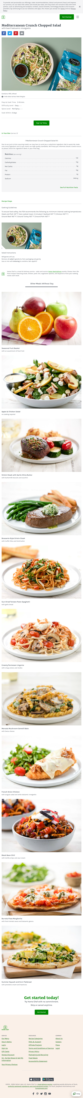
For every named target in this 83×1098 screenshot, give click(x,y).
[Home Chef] (3, 17)
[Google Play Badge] (48, 1079)
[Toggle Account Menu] (78, 17)
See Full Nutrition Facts (69, 187)
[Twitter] (41, 1094)
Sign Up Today (41, 123)
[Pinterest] (37, 1094)
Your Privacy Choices (10, 1064)
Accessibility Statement (38, 1061)
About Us (59, 1038)
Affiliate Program (35, 1045)
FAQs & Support (35, 1042)
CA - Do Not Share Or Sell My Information (12, 1059)
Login (4, 1045)
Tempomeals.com (41, 1088)
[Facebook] (33, 1094)
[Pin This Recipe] (16, 33)
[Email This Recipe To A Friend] (22, 33)
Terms (63, 9)
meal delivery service (45, 1084)
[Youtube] (49, 1094)
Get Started (66, 17)
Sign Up (5, 1048)
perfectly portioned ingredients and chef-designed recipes (28, 1086)
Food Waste (33, 1058)
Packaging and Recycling (38, 1055)
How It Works (7, 1042)
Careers (58, 1042)
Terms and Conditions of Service (41, 1048)
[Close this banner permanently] (80, 6)
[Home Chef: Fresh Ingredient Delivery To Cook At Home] (5, 1029)
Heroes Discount (8, 1055)
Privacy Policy (34, 1051)
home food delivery (55, 271)
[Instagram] (45, 1094)
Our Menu (5, 1038)
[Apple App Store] (35, 1079)
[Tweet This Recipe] (10, 33)
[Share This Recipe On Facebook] (4, 33)
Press (58, 1045)
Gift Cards (5, 1051)
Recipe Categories (36, 1038)
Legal (58, 1048)
